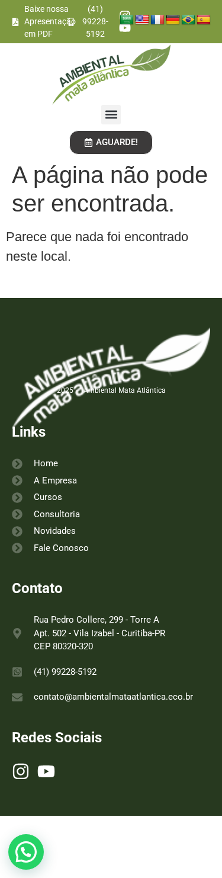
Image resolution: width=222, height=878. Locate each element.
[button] (111, 114)
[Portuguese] (188, 20)
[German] (173, 20)
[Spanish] (204, 20)
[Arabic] (127, 20)
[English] (142, 20)
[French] (157, 20)
